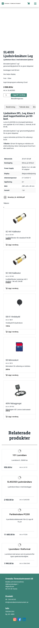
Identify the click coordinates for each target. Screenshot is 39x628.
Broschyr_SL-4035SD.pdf (16, 197)
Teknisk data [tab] (24, 107)
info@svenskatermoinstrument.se (16, 602)
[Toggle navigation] (35, 3)
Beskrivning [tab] (10, 107)
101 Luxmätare (20, 455)
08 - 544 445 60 (10, 599)
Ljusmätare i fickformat (19, 549)
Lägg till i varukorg (18, 95)
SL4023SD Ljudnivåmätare (19, 482)
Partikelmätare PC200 (19, 514)
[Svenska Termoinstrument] (13, 3)
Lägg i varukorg (12, 245)
